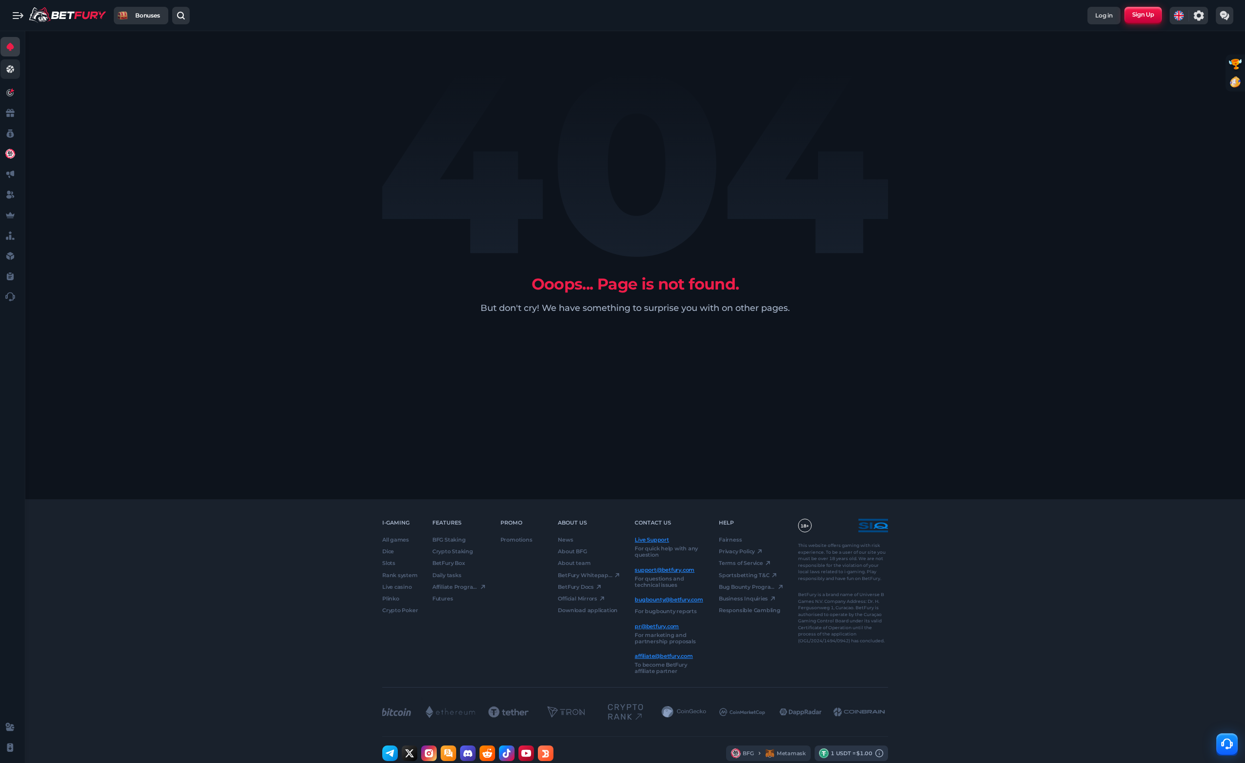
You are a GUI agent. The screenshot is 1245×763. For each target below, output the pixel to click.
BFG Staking (449, 539)
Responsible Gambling (750, 610)
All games (395, 539)
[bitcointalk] (448, 753)
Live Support (652, 539)
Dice (388, 551)
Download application (588, 610)
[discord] (468, 753)
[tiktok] (507, 753)
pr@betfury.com (657, 625)
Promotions (516, 539)
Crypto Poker (400, 610)
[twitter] (409, 753)
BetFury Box (448, 563)
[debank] (545, 753)
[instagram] (429, 753)
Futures (442, 598)
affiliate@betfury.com (664, 656)
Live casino (397, 586)
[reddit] (487, 753)
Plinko (390, 598)
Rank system (400, 574)
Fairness (730, 539)
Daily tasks (447, 574)
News (565, 539)
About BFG (572, 551)
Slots (388, 563)
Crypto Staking (452, 551)
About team (574, 563)
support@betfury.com (664, 569)
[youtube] (526, 753)
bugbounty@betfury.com (669, 599)
